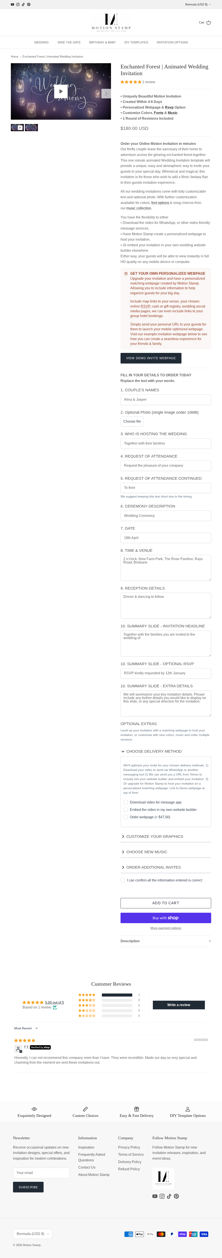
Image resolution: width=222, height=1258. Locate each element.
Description (130, 941)
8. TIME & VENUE (136, 550)
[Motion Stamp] (111, 22)
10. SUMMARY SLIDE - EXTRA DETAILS (157, 686)
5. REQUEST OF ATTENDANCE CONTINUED (161, 478)
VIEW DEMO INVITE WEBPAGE (151, 358)
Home (14, 56)
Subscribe (28, 1187)
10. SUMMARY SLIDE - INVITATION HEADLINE (163, 626)
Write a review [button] (178, 1005)
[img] (24, 1040)
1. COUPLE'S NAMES (140, 390)
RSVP (145, 306)
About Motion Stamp (93, 1175)
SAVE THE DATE (69, 42)
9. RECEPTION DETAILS (143, 588)
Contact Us (86, 1167)
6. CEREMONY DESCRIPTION (148, 506)
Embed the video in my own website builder (163, 810)
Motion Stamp (32, 1245)
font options (160, 203)
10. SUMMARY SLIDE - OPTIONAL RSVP (157, 664)
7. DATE (128, 528)
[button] (131, 82)
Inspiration (86, 1147)
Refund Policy (129, 1169)
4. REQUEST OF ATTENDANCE (149, 456)
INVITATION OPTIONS (172, 42)
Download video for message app (155, 802)
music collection (138, 208)
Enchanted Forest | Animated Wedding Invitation (53, 56)
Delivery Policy (129, 1162)
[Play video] (61, 91)
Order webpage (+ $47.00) (150, 817)
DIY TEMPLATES (136, 42)
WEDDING (41, 42)
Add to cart (165, 903)
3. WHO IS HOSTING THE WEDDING (154, 434)
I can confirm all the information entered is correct (164, 880)
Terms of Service (131, 1154)
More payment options (165, 928)
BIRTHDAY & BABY (102, 42)
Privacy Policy (129, 1147)
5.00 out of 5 (54, 1002)
